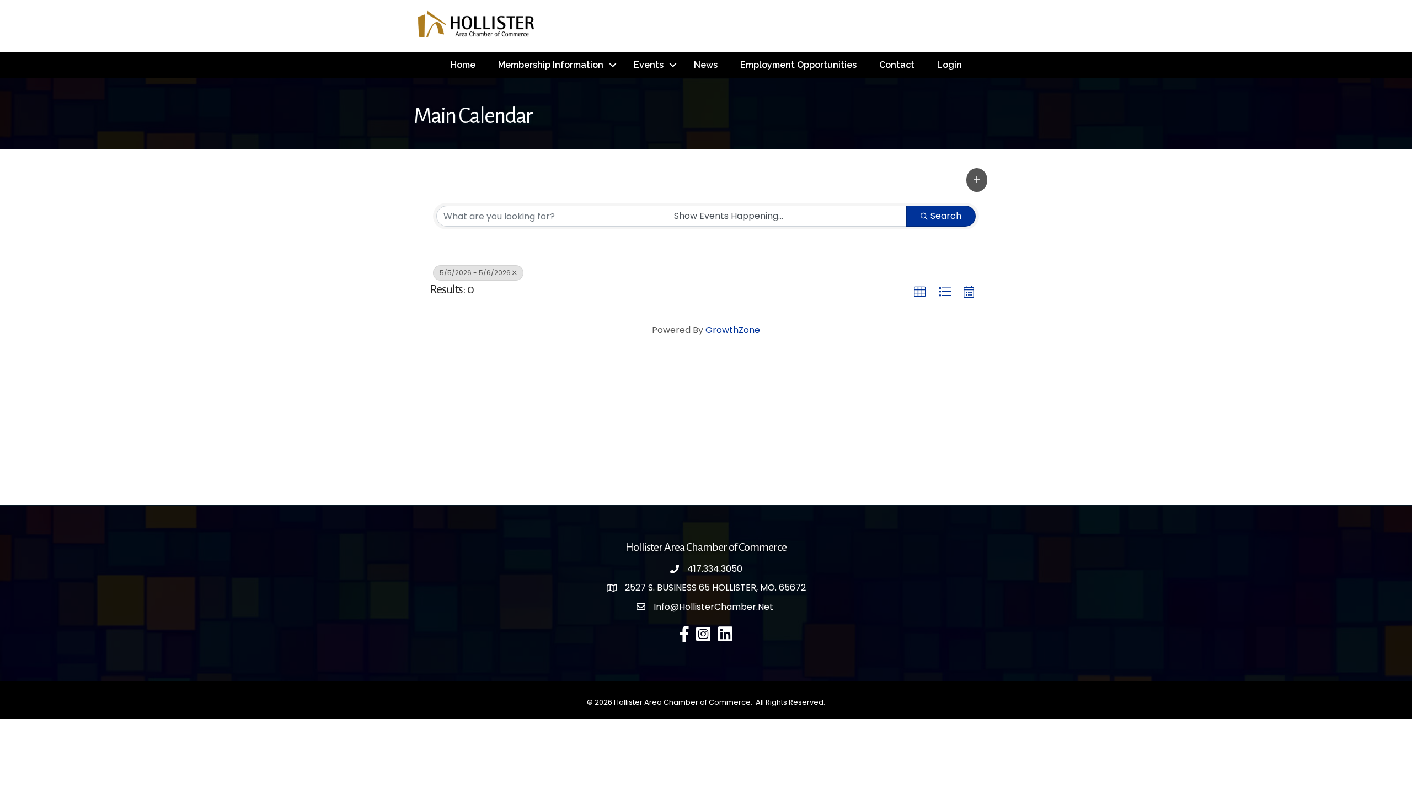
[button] (976, 179)
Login (949, 65)
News (706, 65)
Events (649, 65)
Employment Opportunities (798, 65)
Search (945, 216)
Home (463, 65)
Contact (896, 65)
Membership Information (550, 65)
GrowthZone (732, 330)
